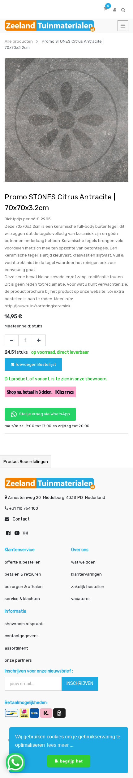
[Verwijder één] (12, 340)
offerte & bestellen (23, 562)
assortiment (16, 648)
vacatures (81, 598)
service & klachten (22, 598)
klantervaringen (86, 574)
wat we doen (83, 562)
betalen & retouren (23, 574)
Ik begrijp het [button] (69, 761)
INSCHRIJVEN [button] (79, 683)
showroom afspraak (24, 623)
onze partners (18, 660)
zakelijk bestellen (87, 586)
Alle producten (19, 41)
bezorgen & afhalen (24, 586)
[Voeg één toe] (39, 340)
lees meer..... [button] (61, 745)
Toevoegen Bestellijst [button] (35, 364)
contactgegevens (22, 635)
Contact (21, 519)
